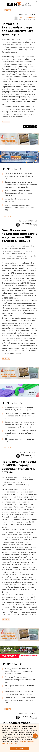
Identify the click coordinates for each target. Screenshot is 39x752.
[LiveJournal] (36, 126)
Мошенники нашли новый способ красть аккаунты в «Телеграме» (19, 409)
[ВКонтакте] (24, 126)
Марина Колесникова (28, 17)
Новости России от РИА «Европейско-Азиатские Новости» (14, 4)
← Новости (6, 10)
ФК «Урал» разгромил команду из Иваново (19, 440)
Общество (5, 122)
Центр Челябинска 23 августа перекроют (17, 200)
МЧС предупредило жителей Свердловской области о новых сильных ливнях (18, 193)
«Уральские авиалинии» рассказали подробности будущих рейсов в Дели (20, 433)
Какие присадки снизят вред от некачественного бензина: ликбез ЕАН (19, 207)
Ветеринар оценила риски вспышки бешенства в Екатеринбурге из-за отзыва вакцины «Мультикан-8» (20, 424)
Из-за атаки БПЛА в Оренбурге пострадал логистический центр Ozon (19, 176)
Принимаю (19, 748)
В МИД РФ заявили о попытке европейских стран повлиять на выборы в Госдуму (19, 671)
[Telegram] (30, 126)
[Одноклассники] (27, 126)
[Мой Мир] (33, 126)
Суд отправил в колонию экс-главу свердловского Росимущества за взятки (20, 416)
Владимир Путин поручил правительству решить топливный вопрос (20, 680)
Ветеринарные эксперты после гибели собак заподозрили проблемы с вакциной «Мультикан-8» (21, 184)
